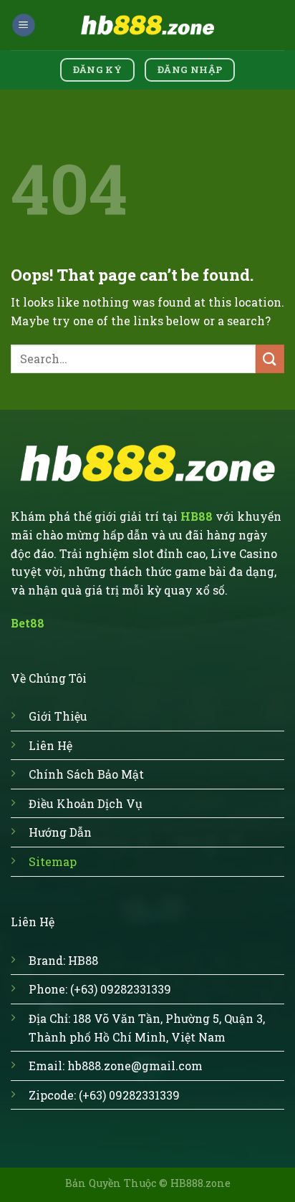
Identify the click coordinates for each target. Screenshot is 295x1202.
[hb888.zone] (147, 25)
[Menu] (23, 25)
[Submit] (270, 358)
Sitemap (53, 861)
